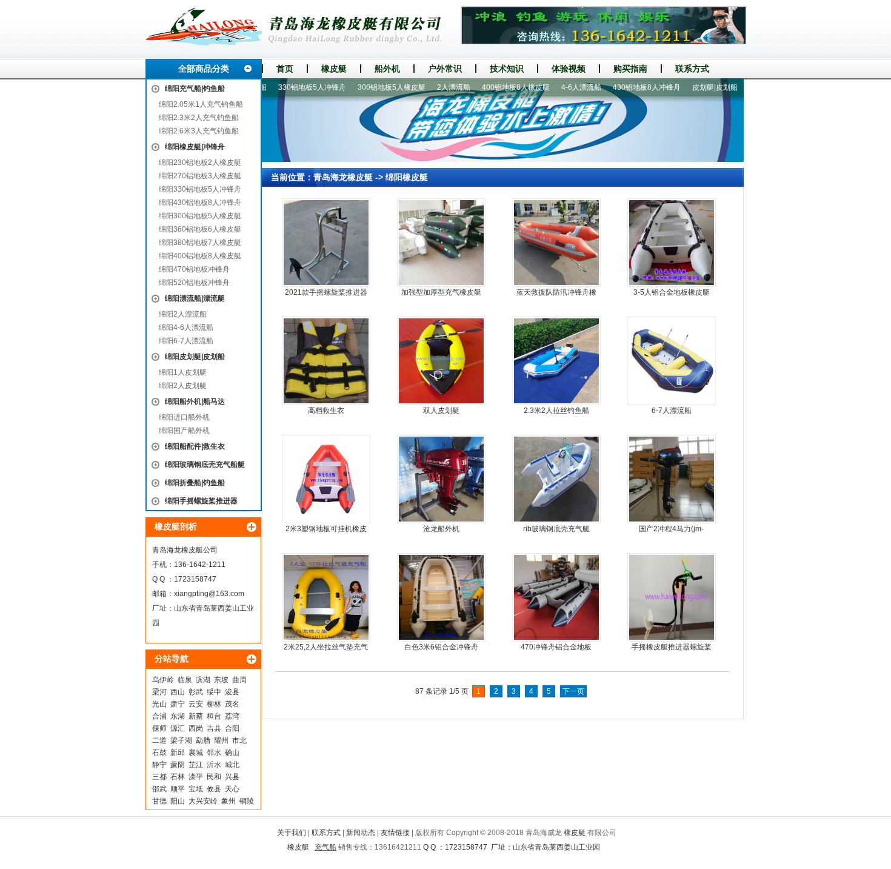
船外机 (387, 68)
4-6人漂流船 (560, 87)
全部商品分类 (203, 68)
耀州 (221, 740)
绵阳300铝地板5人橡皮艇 (200, 216)
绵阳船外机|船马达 (195, 401)
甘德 (159, 801)
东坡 (221, 680)
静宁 (159, 764)
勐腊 (203, 740)
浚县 (232, 692)
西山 (177, 692)
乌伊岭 (163, 680)
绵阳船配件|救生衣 (195, 446)
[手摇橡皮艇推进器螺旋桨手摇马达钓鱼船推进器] (671, 597)
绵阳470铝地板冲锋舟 (194, 269)
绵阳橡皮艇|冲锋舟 (195, 147)
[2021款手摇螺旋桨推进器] (326, 242)
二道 (159, 740)
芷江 (196, 764)
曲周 (239, 680)
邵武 (159, 789)
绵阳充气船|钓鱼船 (195, 88)
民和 (214, 777)
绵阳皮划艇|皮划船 (195, 356)
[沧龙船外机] (441, 479)
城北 (232, 764)
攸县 (214, 789)
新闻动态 (360, 832)
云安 (196, 704)
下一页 (573, 691)
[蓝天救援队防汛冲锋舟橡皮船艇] (556, 242)
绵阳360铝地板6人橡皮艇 (200, 229)
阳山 (177, 801)
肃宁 (177, 704)
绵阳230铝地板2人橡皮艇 (200, 162)
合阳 (232, 728)
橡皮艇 (334, 68)
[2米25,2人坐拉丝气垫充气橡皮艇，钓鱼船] (326, 597)
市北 (239, 740)
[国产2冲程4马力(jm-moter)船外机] (671, 479)
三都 (159, 777)
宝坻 (196, 789)
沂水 (214, 764)
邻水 (214, 752)
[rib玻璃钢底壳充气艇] (556, 479)
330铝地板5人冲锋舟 (291, 87)
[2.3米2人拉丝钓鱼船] (556, 361)
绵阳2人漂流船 (183, 314)
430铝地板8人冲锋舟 (625, 87)
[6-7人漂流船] (671, 361)
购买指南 (630, 68)
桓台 (214, 716)
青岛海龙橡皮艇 (343, 177)
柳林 (214, 704)
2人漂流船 (432, 87)
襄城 (196, 752)
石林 (177, 777)
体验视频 (569, 68)
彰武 (196, 692)
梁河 (159, 692)
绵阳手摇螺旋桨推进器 (201, 501)
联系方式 (692, 68)
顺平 (177, 789)
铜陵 (246, 801)
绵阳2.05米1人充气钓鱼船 (201, 104)
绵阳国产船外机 (184, 430)
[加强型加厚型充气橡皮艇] (441, 242)
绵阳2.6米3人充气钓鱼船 (199, 131)
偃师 (159, 728)
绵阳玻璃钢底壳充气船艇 (205, 464)
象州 (228, 801)
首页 (284, 68)
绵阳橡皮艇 (406, 177)
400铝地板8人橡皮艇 (495, 87)
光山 (159, 704)
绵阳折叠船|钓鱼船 (195, 482)
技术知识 (507, 68)
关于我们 (291, 832)
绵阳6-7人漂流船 (186, 341)
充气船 (325, 847)
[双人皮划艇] (441, 361)
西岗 (196, 728)
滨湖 (203, 680)
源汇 (177, 728)
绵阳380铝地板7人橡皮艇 (200, 242)
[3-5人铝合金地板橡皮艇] (671, 242)
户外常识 (445, 68)
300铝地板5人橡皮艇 (370, 87)
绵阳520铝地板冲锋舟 (194, 282)
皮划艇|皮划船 (693, 87)
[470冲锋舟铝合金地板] (556, 597)
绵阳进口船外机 (184, 417)
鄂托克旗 (740, 87)
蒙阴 (177, 764)
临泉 (185, 680)
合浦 (159, 716)
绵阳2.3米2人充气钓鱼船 (199, 117)
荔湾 (232, 716)
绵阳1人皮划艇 (183, 372)
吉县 (214, 728)
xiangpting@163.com (209, 593)
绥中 (214, 692)
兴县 (232, 777)
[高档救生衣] (326, 361)
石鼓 (159, 752)
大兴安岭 (203, 801)
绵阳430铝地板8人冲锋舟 (200, 202)
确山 (232, 752)
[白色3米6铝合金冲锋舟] (441, 597)
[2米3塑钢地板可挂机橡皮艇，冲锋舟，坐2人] (326, 479)
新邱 (177, 752)
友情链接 (395, 832)
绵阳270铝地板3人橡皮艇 (200, 176)
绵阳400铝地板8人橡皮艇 (200, 256)
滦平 (196, 777)
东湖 (177, 716)
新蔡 (196, 716)
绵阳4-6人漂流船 (186, 327)
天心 (232, 789)
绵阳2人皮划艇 (183, 385)
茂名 (232, 704)
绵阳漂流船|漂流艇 (195, 298)
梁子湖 (181, 740)
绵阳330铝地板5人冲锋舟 (200, 189)
